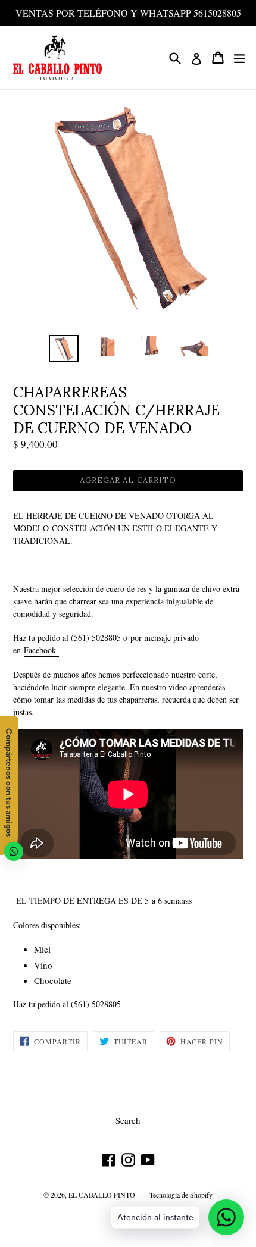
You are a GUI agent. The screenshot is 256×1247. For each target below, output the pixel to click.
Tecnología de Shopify (181, 1194)
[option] (63, 348)
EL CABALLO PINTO (101, 1194)
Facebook (41, 650)
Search (128, 1120)
